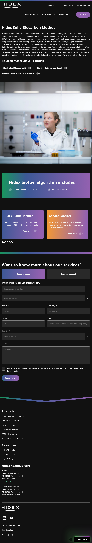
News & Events (8, 459)
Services (46, 14)
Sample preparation (10, 420)
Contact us (6, 481)
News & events (54, 5)
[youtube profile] (11, 518)
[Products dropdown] (38, 14)
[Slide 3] (7, 242)
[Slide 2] (5, 242)
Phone (50, 318)
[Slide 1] (3, 242)
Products (29, 14)
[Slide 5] (12, 242)
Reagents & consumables (12, 438)
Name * (5, 305)
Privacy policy (7, 534)
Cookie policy (7, 530)
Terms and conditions (11, 525)
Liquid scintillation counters (13, 416)
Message (6, 343)
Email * (5, 318)
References (69, 5)
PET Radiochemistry (10, 434)
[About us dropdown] (71, 14)
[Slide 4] (10, 242)
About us (64, 14)
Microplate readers (10, 429)
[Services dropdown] (54, 14)
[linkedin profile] (4, 518)
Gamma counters (9, 425)
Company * (52, 305)
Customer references (11, 454)
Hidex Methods (83, 5)
